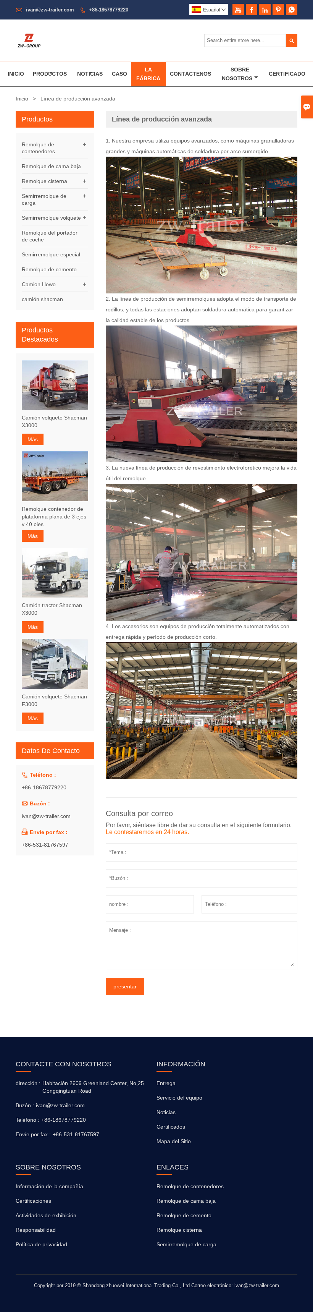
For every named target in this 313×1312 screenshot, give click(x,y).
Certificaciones (33, 1201)
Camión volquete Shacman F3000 (54, 700)
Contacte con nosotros (63, 1064)
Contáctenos (190, 74)
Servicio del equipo (179, 1098)
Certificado (287, 74)
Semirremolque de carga (186, 1244)
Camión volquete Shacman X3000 (54, 421)
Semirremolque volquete (51, 218)
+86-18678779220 (108, 10)
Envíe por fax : (33, 1134)
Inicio (16, 74)
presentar (125, 986)
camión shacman (42, 299)
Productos (50, 74)
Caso (119, 74)
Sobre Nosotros (237, 73)
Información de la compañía (49, 1186)
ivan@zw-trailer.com (50, 10)
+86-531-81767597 (45, 845)
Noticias (90, 74)
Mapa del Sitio (173, 1141)
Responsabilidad (36, 1230)
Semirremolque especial (51, 254)
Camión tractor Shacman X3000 (52, 609)
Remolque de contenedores (190, 1186)
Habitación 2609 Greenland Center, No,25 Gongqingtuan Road (93, 1087)
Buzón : (25, 1105)
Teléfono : (27, 1120)
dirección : (28, 1083)
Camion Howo (39, 284)
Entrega (166, 1083)
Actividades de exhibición (46, 1215)
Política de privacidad (41, 1244)
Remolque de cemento (49, 269)
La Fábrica (148, 73)
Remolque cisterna (44, 181)
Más (32, 439)
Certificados (170, 1127)
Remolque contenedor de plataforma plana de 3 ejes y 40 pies (54, 516)
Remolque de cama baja (51, 166)
